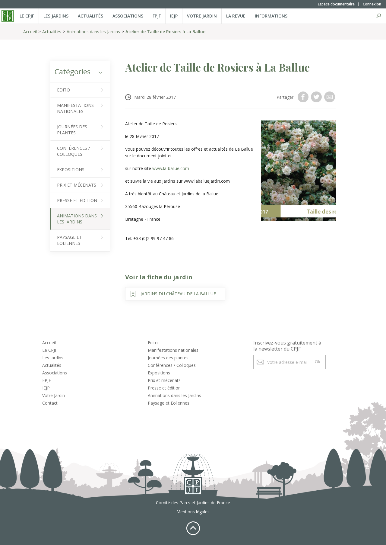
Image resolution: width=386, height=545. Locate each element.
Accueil (30, 31)
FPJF (157, 16)
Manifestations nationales (75, 108)
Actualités (90, 16)
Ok (317, 361)
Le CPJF (27, 16)
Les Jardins (55, 16)
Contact (50, 403)
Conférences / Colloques (73, 151)
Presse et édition (77, 200)
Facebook (304, 97)
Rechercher (378, 16)
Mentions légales (193, 512)
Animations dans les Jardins (93, 31)
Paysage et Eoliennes (69, 240)
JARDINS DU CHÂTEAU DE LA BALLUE (178, 294)
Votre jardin (202, 16)
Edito (63, 90)
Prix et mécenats (76, 185)
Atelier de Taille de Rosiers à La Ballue (165, 31)
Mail (330, 97)
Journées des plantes (72, 130)
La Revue (235, 16)
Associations (127, 16)
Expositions (70, 169)
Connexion (372, 4)
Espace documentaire (336, 4)
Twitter (317, 97)
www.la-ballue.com (170, 168)
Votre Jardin (53, 395)
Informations (271, 16)
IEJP (174, 16)
